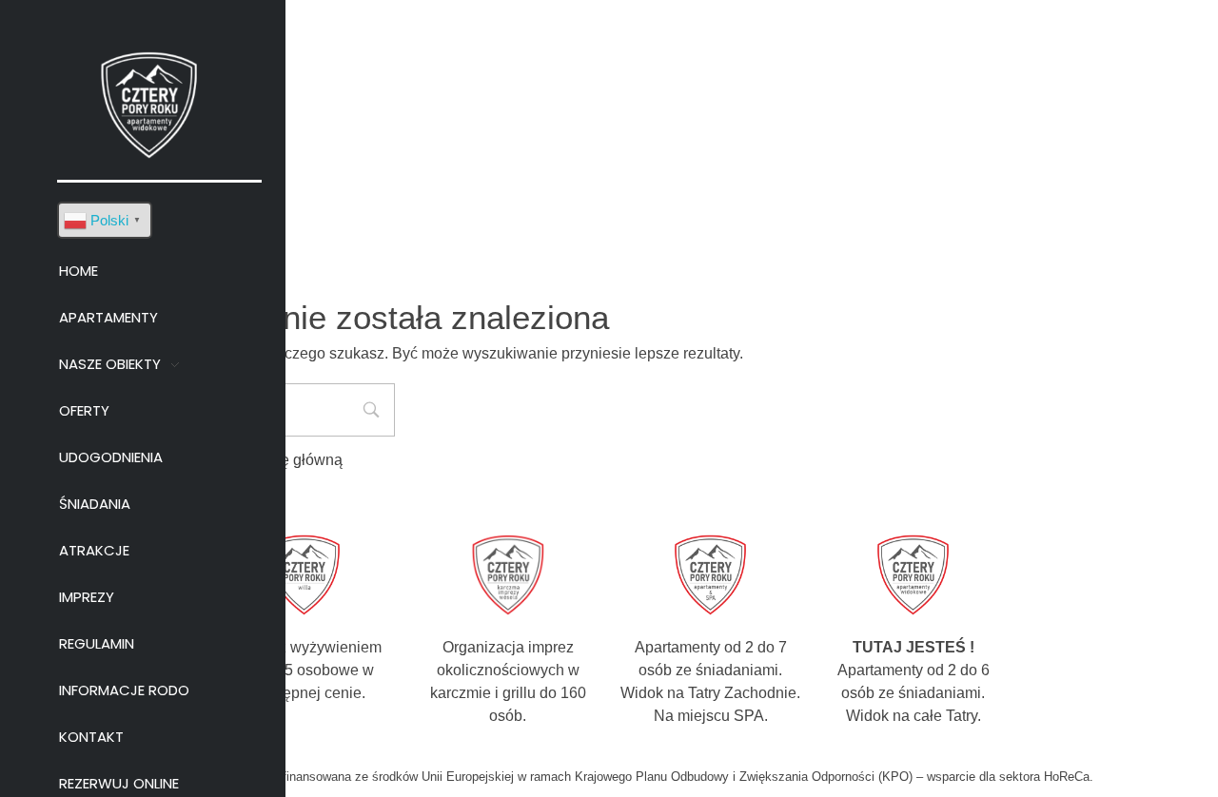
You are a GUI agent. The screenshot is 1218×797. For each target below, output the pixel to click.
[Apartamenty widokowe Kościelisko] (150, 103)
